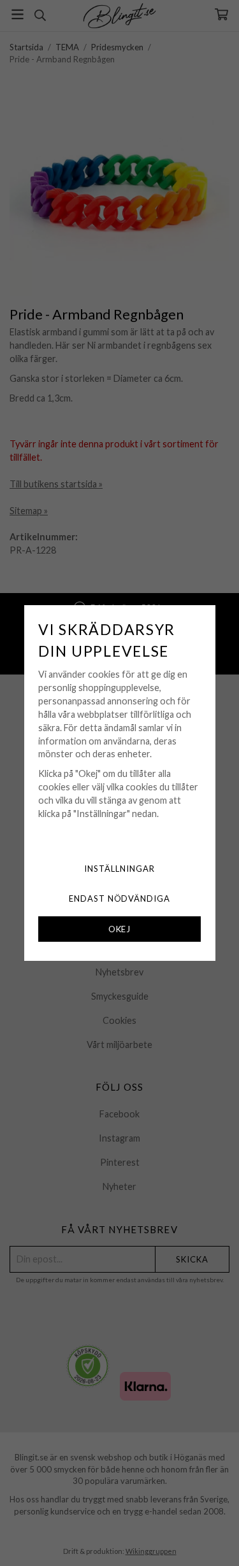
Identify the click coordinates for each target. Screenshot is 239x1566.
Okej (119, 929)
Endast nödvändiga (120, 898)
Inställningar (119, 868)
